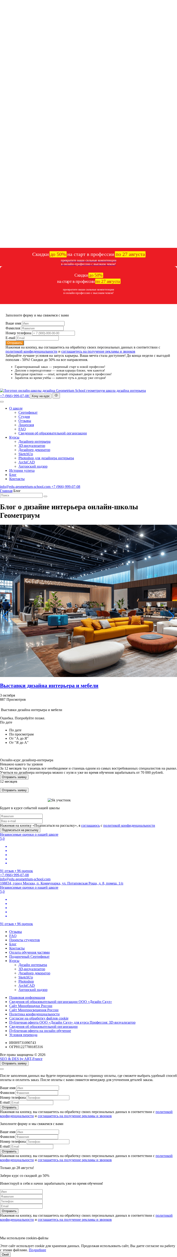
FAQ (22, 429)
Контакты (17, 479)
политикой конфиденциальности (31, 351)
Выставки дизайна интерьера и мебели (49, 686)
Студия (24, 417)
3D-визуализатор (31, 446)
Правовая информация (27, 997)
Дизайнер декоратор (34, 450)
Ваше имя (13, 323)
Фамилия (13, 328)
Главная (6, 491)
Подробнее (37, 1250)
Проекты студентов (24, 940)
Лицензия (26, 425)
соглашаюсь (90, 825)
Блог (13, 475)
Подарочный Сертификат (29, 956)
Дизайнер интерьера (34, 441)
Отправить (14, 343)
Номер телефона (18, 333)
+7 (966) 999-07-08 (15, 396)
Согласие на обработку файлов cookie (38, 1018)
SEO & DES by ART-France (21, 1059)
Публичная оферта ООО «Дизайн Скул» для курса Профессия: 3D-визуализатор (72, 1022)
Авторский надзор (32, 466)
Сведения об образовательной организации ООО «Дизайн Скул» (60, 1002)
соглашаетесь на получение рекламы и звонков (98, 351)
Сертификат (28, 412)
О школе (16, 408)
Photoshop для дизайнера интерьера (46, 458)
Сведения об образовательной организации (52, 433)
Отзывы (24, 421)
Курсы (14, 437)
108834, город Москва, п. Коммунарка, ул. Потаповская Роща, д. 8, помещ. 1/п (61, 883)
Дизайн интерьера (32, 965)
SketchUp (25, 454)
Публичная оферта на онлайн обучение (40, 1031)
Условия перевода (23, 1035)
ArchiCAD (26, 462)
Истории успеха (22, 470)
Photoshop (26, 981)
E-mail (10, 338)
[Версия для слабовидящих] (56, 395)
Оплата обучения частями (29, 952)
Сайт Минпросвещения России (34, 1010)
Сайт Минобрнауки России (30, 1006)
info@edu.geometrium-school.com (25, 487)
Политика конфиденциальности (34, 1014)
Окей (5, 1254)
